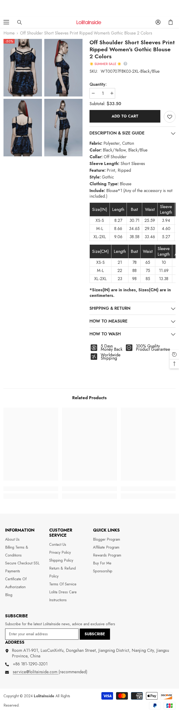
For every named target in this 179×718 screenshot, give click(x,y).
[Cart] (170, 22)
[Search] (19, 22)
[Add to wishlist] (170, 117)
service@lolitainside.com (36, 672)
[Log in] (158, 22)
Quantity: (98, 84)
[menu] (6, 22)
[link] (30, 488)
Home (9, 33)
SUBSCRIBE (95, 634)
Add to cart (125, 116)
